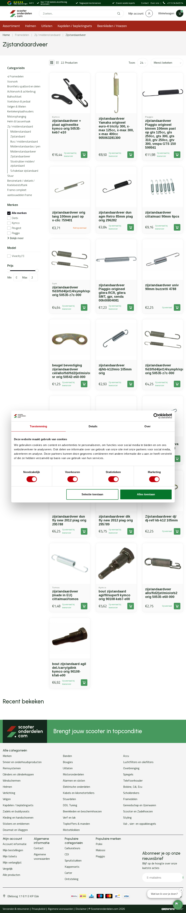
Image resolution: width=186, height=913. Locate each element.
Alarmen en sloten (74, 780)
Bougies (68, 762)
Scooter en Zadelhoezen (138, 811)
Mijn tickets (10, 856)
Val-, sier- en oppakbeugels (139, 823)
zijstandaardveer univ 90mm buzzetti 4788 (162, 287)
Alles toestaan (146, 494)
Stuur (10, 176)
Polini (99, 844)
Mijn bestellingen (13, 850)
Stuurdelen (69, 799)
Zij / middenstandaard (47, 35)
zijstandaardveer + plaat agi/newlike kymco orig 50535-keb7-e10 (66, 126)
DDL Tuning (70, 805)
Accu (126, 756)
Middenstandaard (20, 131)
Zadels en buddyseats (16, 811)
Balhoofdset (14, 96)
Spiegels (128, 774)
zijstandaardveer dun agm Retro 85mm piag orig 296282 (116, 216)
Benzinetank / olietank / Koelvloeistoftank (21, 183)
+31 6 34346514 (175, 3)
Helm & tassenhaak (18, 121)
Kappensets (72, 866)
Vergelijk (8, 868)
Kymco (16, 223)
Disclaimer (81, 909)
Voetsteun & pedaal (18, 101)
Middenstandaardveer (23, 151)
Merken (7, 756)
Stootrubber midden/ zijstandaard (22, 163)
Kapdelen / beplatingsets (75, 25)
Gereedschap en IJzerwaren (139, 805)
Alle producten (11, 875)
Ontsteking (71, 879)
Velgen (7, 799)
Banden (67, 756)
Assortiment (11, 25)
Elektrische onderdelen (76, 786)
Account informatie (15, 844)
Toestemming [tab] (38, 426)
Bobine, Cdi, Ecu (132, 786)
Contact (145, 3)
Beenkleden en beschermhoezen (82, 811)
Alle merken (19, 213)
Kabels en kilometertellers (78, 793)
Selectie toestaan (92, 494)
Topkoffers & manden (76, 823)
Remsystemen (12, 768)
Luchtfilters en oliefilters (138, 762)
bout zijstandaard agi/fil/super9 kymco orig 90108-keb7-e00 (114, 595)
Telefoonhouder (133, 780)
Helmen (30, 25)
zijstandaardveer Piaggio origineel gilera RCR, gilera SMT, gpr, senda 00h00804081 (112, 292)
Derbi (15, 218)
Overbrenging (131, 768)
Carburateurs (72, 848)
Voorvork (12, 81)
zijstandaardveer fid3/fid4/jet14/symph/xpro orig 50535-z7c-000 (69, 291)
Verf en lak (69, 817)
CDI (67, 854)
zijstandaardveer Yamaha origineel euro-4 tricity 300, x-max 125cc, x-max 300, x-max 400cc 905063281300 (116, 128)
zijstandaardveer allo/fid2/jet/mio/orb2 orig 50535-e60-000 (161, 593)
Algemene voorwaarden (42, 856)
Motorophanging (16, 116)
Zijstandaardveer (76, 35)
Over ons (155, 3)
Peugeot (16, 228)
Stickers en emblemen (16, 823)
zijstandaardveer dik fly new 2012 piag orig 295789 (116, 520)
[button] (178, 905)
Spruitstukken (73, 860)
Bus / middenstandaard (24, 141)
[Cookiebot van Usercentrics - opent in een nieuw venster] (156, 416)
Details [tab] (93, 426)
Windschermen (12, 780)
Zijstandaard (17, 136)
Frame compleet (16, 190)
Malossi (100, 850)
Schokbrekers (131, 793)
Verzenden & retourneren (16, 909)
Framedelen (22, 35)
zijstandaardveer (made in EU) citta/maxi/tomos (65, 595)
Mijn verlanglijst (12, 862)
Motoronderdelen (73, 774)
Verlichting (9, 793)
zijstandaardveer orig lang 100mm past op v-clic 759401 (68, 216)
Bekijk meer (16, 238)
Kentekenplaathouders (20, 111)
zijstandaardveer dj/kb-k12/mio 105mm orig (115, 369)
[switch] (72, 479)
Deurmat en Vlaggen (15, 830)
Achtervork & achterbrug (21, 91)
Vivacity (18, 256)
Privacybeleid (38, 909)
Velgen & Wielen (16, 106)
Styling (127, 817)
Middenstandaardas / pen (25, 146)
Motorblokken (71, 830)
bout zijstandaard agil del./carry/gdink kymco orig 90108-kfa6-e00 (69, 669)
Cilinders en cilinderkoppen (18, 774)
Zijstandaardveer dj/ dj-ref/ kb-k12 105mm (161, 518)
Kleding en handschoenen (18, 817)
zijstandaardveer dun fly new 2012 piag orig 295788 (69, 520)
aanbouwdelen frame (19, 195)
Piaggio (16, 233)
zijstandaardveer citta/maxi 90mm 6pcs (162, 214)
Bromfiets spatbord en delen (23, 86)
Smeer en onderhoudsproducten (22, 762)
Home (6, 35)
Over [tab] (147, 426)
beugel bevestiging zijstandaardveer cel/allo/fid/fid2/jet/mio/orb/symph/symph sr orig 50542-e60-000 (69, 371)
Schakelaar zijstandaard (24, 171)
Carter (68, 873)
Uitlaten (46, 25)
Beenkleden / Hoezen (112, 25)
